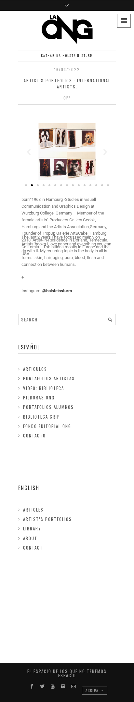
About (30, 538)
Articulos (35, 369)
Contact (33, 547)
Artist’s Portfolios (47, 519)
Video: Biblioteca (43, 388)
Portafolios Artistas (49, 378)
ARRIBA (93, 690)
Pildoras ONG (39, 397)
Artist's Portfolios (48, 80)
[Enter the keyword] (110, 319)
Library (32, 528)
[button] (29, 152)
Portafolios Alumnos (48, 407)
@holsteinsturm (57, 290)
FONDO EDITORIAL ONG (47, 426)
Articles (33, 509)
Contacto (34, 435)
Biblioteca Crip (41, 416)
